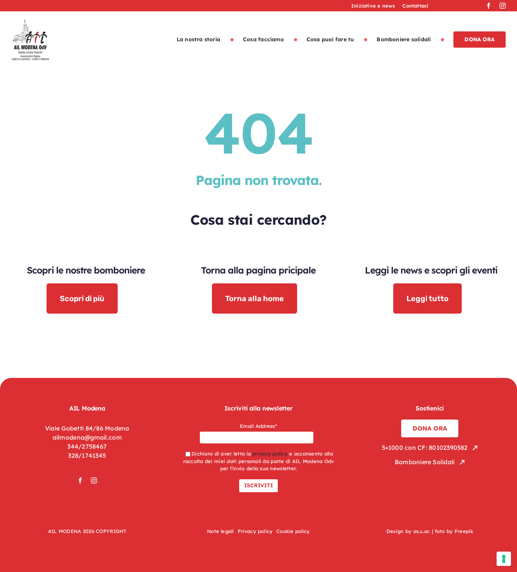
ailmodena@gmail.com (87, 437)
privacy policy (270, 454)
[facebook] (489, 6)
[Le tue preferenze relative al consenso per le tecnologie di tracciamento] (504, 559)
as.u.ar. (421, 531)
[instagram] (503, 6)
